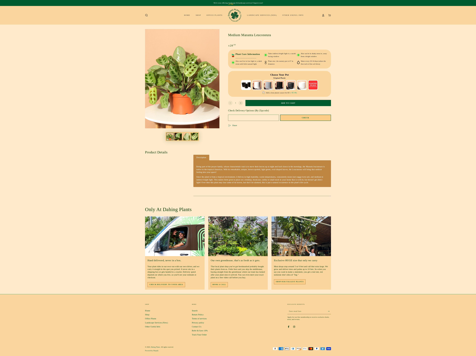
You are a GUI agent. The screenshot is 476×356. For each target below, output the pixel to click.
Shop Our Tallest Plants (290, 282)
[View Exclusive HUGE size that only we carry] (301, 236)
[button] (146, 15)
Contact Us (196, 327)
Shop (147, 315)
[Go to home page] (235, 15)
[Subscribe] (329, 311)
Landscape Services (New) (156, 323)
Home (147, 311)
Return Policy (198, 315)
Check (305, 118)
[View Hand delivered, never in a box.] (175, 236)
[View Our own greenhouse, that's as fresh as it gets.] (238, 236)
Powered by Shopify (152, 351)
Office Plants (150, 319)
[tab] (201, 157)
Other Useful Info (152, 327)
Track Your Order (199, 335)
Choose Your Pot (279, 74)
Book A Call (219, 284)
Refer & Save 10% (200, 331)
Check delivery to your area (166, 284)
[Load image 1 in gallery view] (170, 136)
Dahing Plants (155, 347)
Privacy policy (198, 323)
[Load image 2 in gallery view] (178, 136)
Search (195, 311)
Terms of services (199, 319)
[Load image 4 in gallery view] (194, 136)
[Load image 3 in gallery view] (186, 136)
